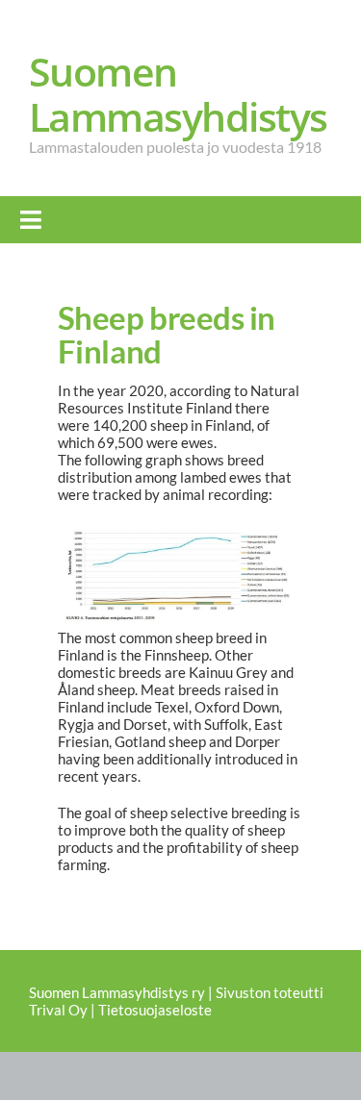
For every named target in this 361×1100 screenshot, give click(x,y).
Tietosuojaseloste (155, 1009)
